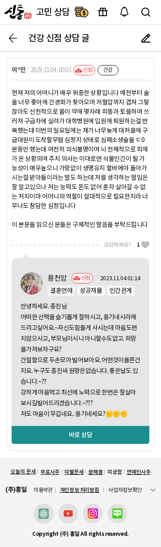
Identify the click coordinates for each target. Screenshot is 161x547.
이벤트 (103, 12)
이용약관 (43, 490)
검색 (146, 12)
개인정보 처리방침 (79, 489)
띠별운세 (74, 472)
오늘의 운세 (22, 471)
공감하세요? (122, 244)
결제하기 (81, 12)
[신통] (17, 12)
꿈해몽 (95, 472)
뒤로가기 (13, 38)
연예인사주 (138, 472)
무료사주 (49, 472)
